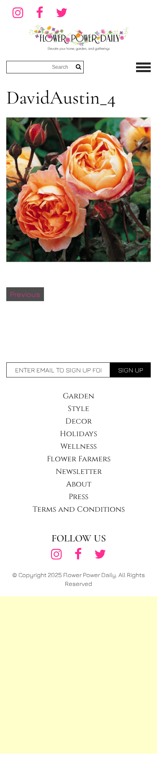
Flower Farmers (79, 459)
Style (78, 408)
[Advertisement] (78, 675)
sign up (130, 370)
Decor (78, 421)
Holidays (78, 434)
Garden (78, 396)
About (78, 484)
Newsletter (79, 471)
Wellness (78, 446)
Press (78, 497)
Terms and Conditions (79, 509)
